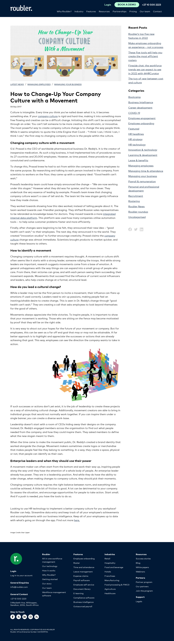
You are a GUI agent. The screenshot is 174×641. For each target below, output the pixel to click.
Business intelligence (83, 602)
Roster (76, 563)
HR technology (137, 144)
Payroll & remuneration (142, 181)
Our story (47, 583)
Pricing (133, 11)
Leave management (83, 571)
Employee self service (83, 584)
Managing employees (39, 84)
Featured (133, 128)
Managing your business (68, 84)
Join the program (144, 590)
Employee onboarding (141, 123)
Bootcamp (134, 97)
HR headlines (136, 133)
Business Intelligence (140, 102)
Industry (78, 11)
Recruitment (135, 195)
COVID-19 (134, 112)
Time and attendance (83, 567)
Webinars (140, 571)
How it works (48, 570)
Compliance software (83, 597)
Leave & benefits (138, 160)
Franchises (110, 576)
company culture (48, 116)
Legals (139, 601)
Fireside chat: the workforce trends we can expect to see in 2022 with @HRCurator (145, 69)
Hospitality (110, 563)
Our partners (142, 586)
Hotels (108, 571)
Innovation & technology (142, 149)
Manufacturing (112, 580)
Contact (157, 11)
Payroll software (81, 580)
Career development (140, 107)
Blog (138, 563)
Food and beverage (114, 567)
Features (91, 11)
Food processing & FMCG (117, 584)
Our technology (49, 566)
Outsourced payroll (82, 606)
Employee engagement (142, 118)
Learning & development (142, 155)
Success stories (143, 558)
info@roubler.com (19, 587)
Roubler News (136, 206)
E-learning (78, 593)
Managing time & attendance (145, 170)
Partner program (144, 582)
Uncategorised (137, 217)
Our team (145, 11)
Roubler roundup (138, 211)
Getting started (50, 579)
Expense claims (80, 576)
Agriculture (110, 589)
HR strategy (135, 139)
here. (77, 520)
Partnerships (119, 11)
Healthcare (110, 593)
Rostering (134, 201)
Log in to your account (21, 575)
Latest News (17, 84)
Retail (107, 558)
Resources (104, 11)
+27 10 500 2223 (151, 4)
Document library (82, 589)
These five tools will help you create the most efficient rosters (145, 56)
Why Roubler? (64, 11)
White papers (142, 567)
